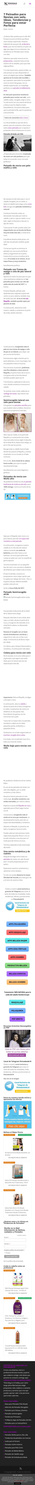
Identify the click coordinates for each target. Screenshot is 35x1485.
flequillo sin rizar (24, 806)
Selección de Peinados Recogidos (16, 1407)
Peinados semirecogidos (13, 1414)
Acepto (8, 1253)
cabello (22, 704)
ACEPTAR (17, 1483)
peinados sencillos (21, 405)
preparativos (8, 61)
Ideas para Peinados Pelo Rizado (16, 1404)
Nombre (7, 1244)
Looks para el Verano (12, 1441)
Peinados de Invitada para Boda (16, 1457)
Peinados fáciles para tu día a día (16, 1435)
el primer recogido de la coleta (14, 735)
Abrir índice (24, 118)
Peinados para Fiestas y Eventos (16, 1410)
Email (6, 1237)
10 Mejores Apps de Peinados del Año (18, 1420)
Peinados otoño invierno (13, 1444)
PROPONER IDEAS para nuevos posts (17, 1426)
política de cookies (19, 1480)
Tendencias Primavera (13, 1417)
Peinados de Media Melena (14, 1451)
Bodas (5, 29)
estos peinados (13, 128)
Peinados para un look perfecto (16, 1423)
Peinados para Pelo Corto (14, 1448)
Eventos (10, 29)
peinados (7, 859)
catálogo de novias (10, 394)
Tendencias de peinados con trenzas (18, 1438)
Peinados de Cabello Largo (14, 1454)
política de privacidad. (15, 1261)
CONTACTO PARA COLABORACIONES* (17, 1380)
